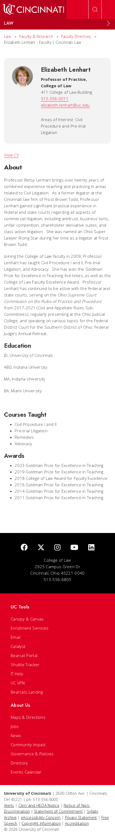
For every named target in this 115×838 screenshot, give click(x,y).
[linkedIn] (91, 548)
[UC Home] (33, 9)
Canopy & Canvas (27, 619)
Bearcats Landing (27, 692)
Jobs (15, 726)
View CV (11, 155)
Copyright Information (41, 823)
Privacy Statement (81, 817)
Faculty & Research (36, 36)
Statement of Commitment (58, 811)
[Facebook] (24, 548)
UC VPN (18, 682)
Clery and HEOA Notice (38, 805)
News (16, 735)
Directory (19, 763)
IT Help (17, 673)
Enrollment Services (30, 628)
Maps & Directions (28, 717)
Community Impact (28, 744)
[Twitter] (40, 548)
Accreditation (77, 823)
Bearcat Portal (24, 655)
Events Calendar (26, 772)
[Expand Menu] (108, 23)
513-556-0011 (55, 98)
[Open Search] (95, 9)
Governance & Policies (32, 753)
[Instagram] (57, 548)
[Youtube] (74, 548)
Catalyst (18, 646)
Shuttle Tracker (25, 664)
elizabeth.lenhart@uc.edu (65, 105)
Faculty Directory (76, 36)
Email (16, 637)
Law (7, 36)
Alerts (9, 805)
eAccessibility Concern (41, 817)
